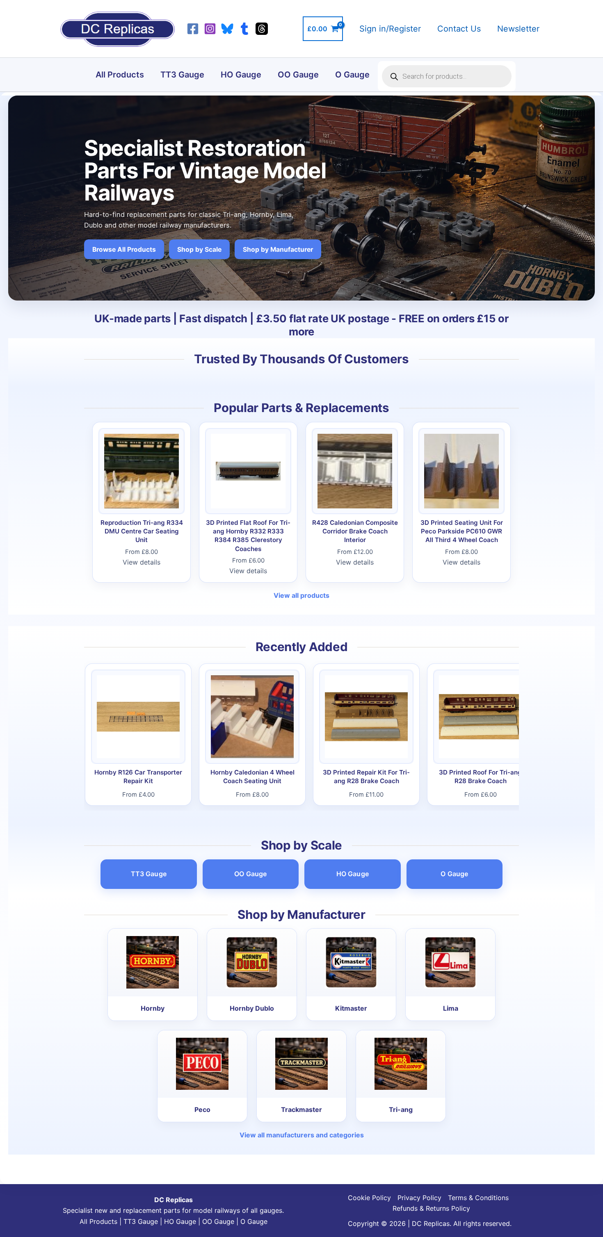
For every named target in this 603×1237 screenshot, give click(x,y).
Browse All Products (124, 249)
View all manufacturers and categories (302, 1135)
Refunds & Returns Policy (431, 1208)
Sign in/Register (390, 29)
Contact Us (459, 29)
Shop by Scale (199, 249)
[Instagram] (210, 29)
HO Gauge (241, 75)
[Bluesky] (227, 29)
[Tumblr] (244, 29)
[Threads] (262, 29)
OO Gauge (298, 75)
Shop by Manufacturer (278, 249)
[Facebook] (193, 29)
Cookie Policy (369, 1198)
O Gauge (352, 75)
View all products (301, 595)
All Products (120, 75)
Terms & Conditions (478, 1198)
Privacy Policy (419, 1198)
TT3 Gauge (182, 75)
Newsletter (518, 29)
